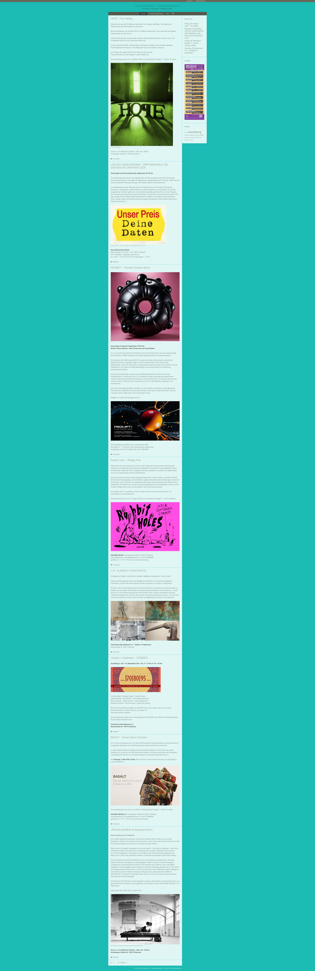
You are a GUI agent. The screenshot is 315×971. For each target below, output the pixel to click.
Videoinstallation (199, 137)
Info (167, 13)
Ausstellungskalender (156, 13)
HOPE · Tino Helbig (121, 18)
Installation (192, 135)
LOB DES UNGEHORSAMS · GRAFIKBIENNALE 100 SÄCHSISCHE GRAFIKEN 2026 (139, 166)
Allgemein (116, 262)
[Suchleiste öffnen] (173, 13)
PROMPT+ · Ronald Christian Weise (130, 267)
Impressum (189, 1)
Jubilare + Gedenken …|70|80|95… (130, 657)
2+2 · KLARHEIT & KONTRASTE (128, 570)
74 (118, 963)
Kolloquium (197, 135)
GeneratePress (176, 968)
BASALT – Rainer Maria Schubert (129, 737)
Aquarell (186, 132)
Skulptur (193, 137)
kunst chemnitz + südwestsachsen (157, 5)
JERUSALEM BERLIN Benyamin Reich (132, 829)
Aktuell (143, 13)
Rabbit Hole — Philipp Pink (126, 460)
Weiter (124, 963)
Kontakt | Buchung (200, 1)
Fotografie (187, 135)
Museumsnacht (188, 137)
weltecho (186, 139)
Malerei (202, 135)
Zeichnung (191, 139)
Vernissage (116, 159)
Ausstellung (194, 132)
